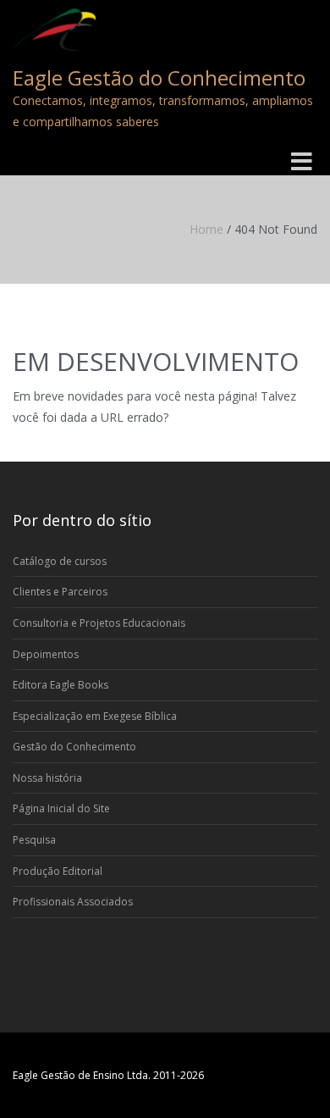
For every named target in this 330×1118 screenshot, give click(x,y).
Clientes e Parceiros (60, 591)
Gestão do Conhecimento (74, 746)
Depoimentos (46, 654)
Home (206, 229)
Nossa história (47, 778)
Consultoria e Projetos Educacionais (99, 623)
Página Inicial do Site (61, 808)
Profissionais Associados (73, 901)
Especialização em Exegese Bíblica (95, 716)
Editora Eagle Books (60, 685)
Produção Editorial (57, 871)
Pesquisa (34, 840)
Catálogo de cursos (60, 561)
